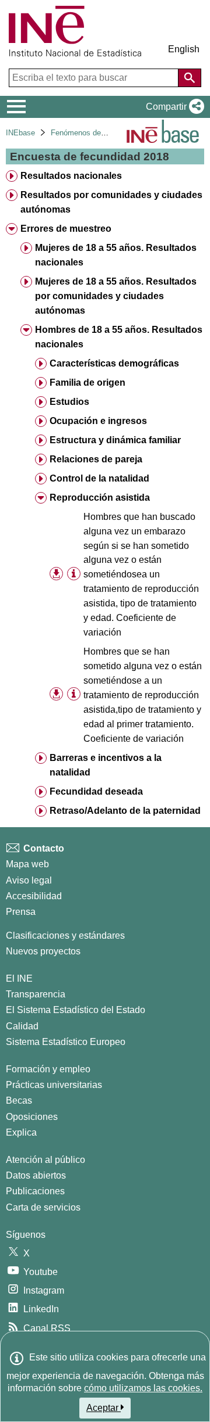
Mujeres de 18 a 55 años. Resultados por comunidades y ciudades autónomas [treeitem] (116, 295)
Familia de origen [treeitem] (87, 382)
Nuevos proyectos (43, 951)
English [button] (184, 49)
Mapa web (27, 864)
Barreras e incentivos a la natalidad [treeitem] (106, 765)
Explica (21, 1132)
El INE (19, 978)
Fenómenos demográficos (94, 132)
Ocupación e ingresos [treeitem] (98, 421)
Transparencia (35, 994)
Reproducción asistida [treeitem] (100, 497)
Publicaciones (35, 1191)
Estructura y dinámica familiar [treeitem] (115, 440)
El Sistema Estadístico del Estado (75, 1010)
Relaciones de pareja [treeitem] (96, 459)
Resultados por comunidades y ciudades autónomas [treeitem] (111, 202)
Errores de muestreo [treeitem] (65, 229)
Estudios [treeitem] (69, 402)
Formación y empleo (48, 1069)
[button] (172, 106)
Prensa (21, 912)
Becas (19, 1100)
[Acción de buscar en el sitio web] (189, 78)
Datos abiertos (36, 1175)
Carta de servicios (43, 1207)
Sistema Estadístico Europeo (65, 1042)
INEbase (20, 132)
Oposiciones (32, 1117)
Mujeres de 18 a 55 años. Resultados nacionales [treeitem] (116, 255)
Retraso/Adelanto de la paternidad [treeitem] (125, 811)
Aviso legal (29, 880)
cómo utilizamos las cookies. (143, 1388)
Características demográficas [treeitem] (114, 363)
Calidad (22, 1026)
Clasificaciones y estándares (65, 935)
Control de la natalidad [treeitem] (99, 478)
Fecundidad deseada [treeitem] (96, 791)
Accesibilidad (34, 896)
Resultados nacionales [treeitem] (71, 176)
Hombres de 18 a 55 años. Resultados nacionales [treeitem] (118, 337)
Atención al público (45, 1160)
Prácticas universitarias (54, 1085)
